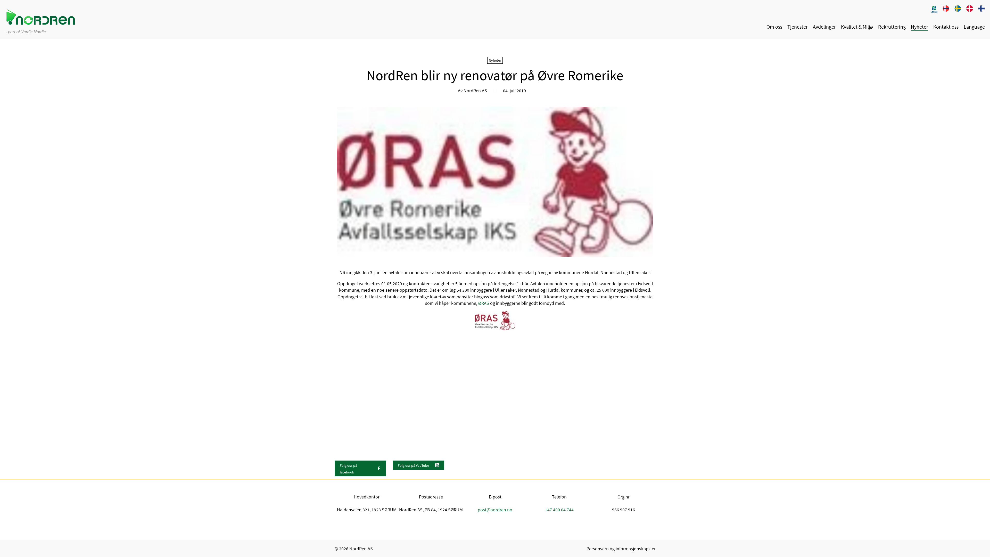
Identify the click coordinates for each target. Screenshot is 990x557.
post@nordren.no (495, 510)
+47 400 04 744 (559, 510)
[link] (934, 9)
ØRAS (483, 303)
